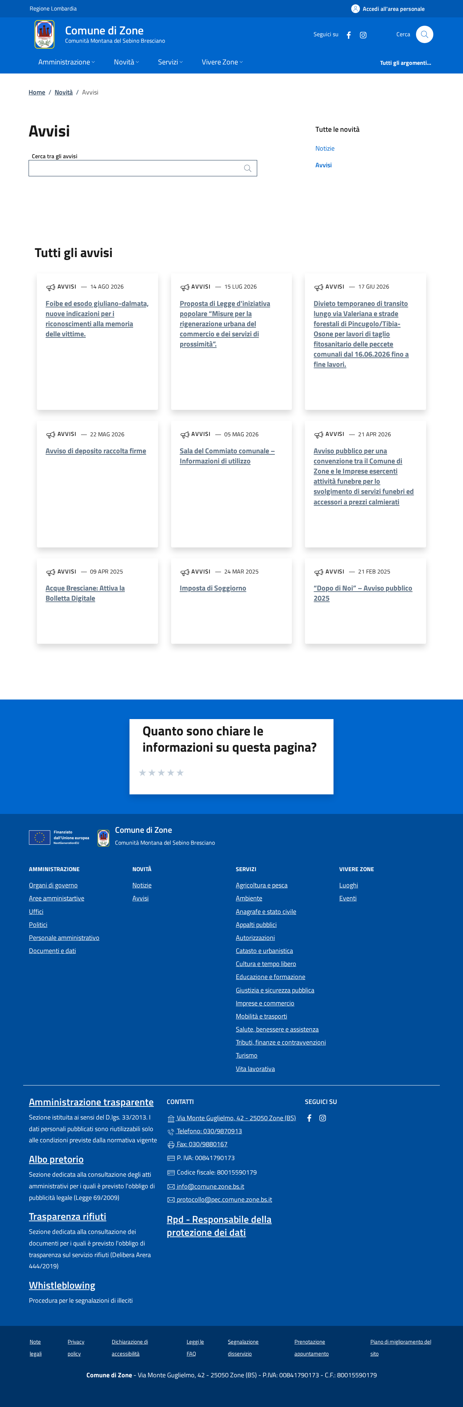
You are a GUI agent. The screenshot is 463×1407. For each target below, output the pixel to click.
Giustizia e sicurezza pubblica (275, 990)
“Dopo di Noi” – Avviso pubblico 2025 (363, 593)
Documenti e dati (52, 951)
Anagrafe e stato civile (266, 911)
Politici (38, 924)
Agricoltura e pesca (262, 885)
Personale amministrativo (64, 937)
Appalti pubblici (256, 924)
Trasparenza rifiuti (67, 1216)
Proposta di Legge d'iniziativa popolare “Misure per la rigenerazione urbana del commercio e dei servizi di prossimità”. (225, 324)
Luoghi (348, 885)
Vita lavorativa (255, 1069)
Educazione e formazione (270, 977)
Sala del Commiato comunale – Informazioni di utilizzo (227, 455)
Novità (64, 92)
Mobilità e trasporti (261, 1016)
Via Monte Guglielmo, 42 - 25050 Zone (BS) (235, 1117)
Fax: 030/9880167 (201, 1144)
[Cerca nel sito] (424, 34)
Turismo (247, 1055)
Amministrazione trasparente (91, 1101)
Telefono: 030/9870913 (208, 1131)
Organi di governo (53, 885)
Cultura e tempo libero (266, 964)
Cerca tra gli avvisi (54, 156)
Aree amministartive (56, 898)
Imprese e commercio (265, 1003)
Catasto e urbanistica (264, 951)
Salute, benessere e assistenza (277, 1029)
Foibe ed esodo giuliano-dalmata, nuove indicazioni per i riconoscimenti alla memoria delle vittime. (97, 318)
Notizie (325, 148)
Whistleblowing (62, 1285)
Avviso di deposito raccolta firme (96, 450)
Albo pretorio (56, 1159)
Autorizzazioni (255, 937)
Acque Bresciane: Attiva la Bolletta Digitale (85, 593)
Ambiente (249, 898)
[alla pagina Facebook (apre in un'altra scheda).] (346, 34)
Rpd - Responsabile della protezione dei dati (219, 1225)
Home (37, 92)
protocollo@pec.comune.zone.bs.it (223, 1199)
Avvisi (323, 165)
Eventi (348, 898)
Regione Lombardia (53, 8)
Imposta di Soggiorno (213, 587)
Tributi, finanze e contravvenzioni (281, 1042)
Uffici (36, 911)
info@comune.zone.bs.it (209, 1186)
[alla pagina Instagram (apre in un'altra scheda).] (360, 34)
